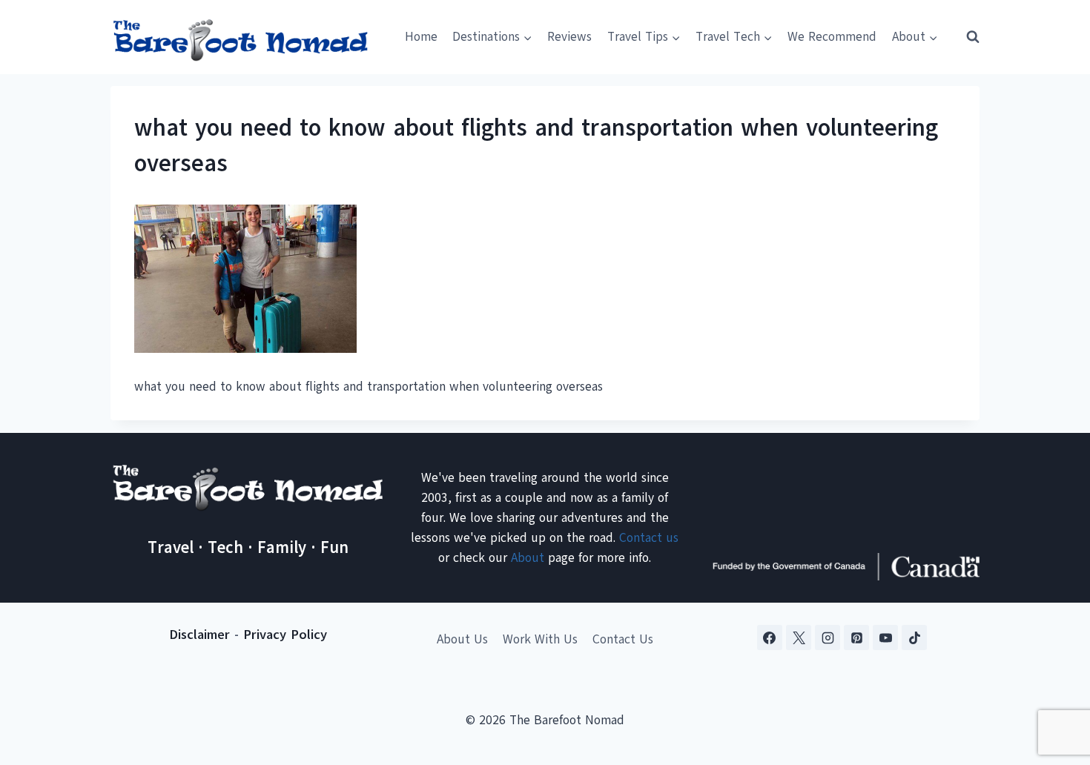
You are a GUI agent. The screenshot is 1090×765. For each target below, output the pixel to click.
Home (421, 36)
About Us (462, 639)
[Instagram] (827, 637)
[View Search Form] (966, 37)
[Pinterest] (856, 637)
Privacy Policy (285, 634)
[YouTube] (885, 637)
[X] (798, 637)
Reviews (569, 36)
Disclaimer (199, 634)
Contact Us (622, 639)
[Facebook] (769, 637)
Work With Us (540, 639)
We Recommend (831, 36)
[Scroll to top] (1052, 680)
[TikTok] (914, 637)
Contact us (648, 537)
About (527, 557)
